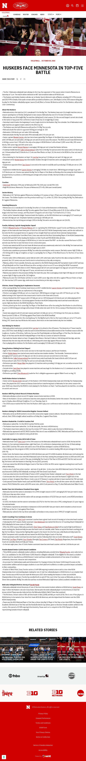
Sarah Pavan (34, 585)
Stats (50, 14)
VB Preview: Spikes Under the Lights (71, 658)
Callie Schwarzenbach (27, 150)
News (42, 14)
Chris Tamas (38, 527)
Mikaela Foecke (18, 137)
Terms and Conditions (43, 723)
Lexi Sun (35, 157)
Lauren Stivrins (27, 170)
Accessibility (43, 750)
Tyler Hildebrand (39, 522)
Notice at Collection (43, 737)
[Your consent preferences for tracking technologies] (4, 757)
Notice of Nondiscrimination (43, 745)
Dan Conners (43, 539)
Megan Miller (21, 363)
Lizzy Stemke (27, 539)
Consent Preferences (43, 718)
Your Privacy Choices (43, 732)
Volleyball (35, 61)
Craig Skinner (78, 537)
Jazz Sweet (26, 165)
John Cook (6, 185)
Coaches (34, 14)
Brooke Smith (17, 381)
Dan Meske (58, 539)
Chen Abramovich (23, 373)
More (58, 14)
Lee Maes (13, 539)
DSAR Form (43, 728)
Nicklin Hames (19, 160)
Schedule (16, 14)
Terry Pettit (70, 474)
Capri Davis (16, 368)
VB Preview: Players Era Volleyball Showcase (13, 658)
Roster (26, 14)
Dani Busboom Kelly (51, 527)
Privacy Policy (43, 714)
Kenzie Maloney (23, 147)
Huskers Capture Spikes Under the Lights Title (42, 658)
